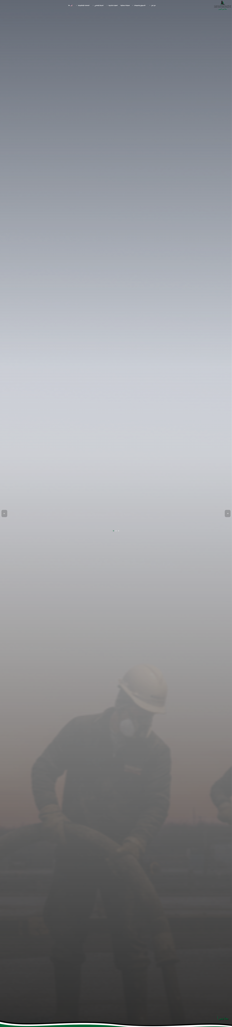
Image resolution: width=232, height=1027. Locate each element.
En (69, 5)
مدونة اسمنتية (125, 5)
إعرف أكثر (116, 515)
